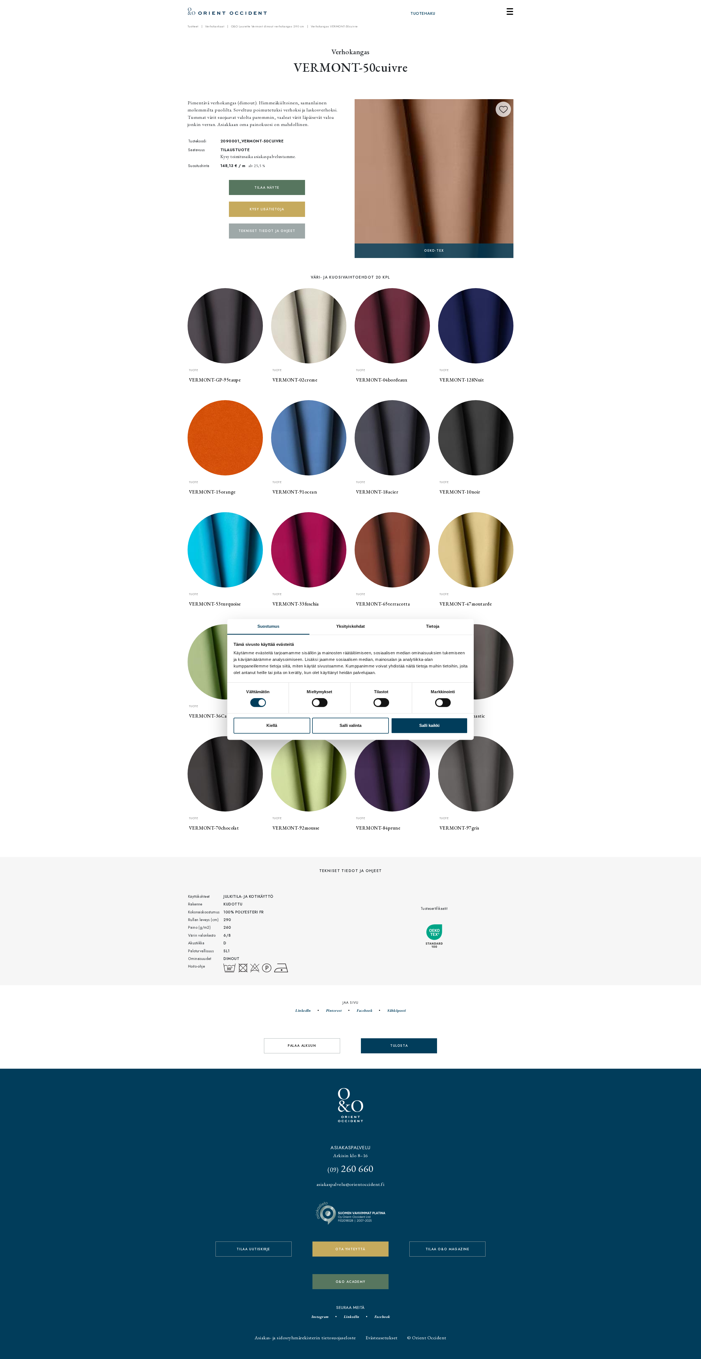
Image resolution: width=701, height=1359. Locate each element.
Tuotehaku (422, 13)
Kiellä (271, 725)
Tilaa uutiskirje (253, 1249)
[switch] (319, 702)
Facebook (364, 1010)
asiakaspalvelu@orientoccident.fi (350, 1184)
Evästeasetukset (381, 1337)
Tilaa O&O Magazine (448, 1249)
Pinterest (333, 1010)
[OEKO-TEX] (434, 177)
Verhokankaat (214, 26)
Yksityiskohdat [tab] (350, 626)
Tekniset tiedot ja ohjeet (267, 230)
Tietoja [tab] (432, 626)
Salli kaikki (429, 725)
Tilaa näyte (267, 187)
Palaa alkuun (302, 1045)
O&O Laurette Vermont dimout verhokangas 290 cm (267, 26)
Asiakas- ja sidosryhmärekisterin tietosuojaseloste (305, 1337)
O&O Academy (351, 1281)
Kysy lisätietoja (267, 209)
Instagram (320, 1316)
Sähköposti (396, 1010)
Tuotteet (193, 26)
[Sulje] (510, 11)
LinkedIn (303, 1010)
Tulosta (399, 1045)
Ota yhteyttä (350, 1249)
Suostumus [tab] (268, 626)
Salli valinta (350, 725)
